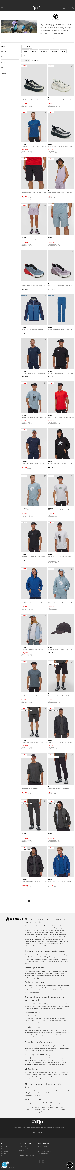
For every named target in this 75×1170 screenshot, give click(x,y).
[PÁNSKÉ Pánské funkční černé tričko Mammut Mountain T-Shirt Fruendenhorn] (34, 536)
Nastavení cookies (43, 1153)
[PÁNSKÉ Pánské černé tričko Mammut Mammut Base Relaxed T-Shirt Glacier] (61, 353)
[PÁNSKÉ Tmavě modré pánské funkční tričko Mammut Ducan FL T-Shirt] (34, 353)
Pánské (3, 62)
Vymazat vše (35, 60)
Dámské (3, 56)
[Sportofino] (37, 8)
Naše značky (4, 1149)
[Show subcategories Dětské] (17, 67)
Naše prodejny (5, 1146)
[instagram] (43, 1161)
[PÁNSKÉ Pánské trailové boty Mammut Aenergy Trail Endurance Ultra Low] (34, 265)
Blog (2, 1156)
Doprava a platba (24, 1146)
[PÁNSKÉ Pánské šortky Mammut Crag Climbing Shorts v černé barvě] (34, 173)
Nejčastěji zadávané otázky (26, 1155)
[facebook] (39, 1161)
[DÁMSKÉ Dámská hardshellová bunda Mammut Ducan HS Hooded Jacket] (34, 629)
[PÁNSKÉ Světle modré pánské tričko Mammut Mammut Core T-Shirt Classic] (34, 490)
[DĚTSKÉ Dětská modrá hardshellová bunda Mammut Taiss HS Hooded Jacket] (34, 309)
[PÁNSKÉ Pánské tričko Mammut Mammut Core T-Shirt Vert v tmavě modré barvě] (34, 443)
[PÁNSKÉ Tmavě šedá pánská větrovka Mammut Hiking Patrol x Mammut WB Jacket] (61, 722)
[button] (45, 66)
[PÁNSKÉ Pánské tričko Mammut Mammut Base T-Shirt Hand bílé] (61, 536)
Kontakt (3, 1153)
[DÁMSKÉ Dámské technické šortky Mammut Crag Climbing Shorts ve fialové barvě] (34, 219)
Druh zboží (26, 55)
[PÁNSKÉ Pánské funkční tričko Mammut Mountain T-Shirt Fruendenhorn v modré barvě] (34, 126)
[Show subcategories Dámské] (17, 56)
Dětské (3, 68)
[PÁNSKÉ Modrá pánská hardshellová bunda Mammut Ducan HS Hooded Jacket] (61, 861)
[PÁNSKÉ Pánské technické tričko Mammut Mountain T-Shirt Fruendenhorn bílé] (61, 490)
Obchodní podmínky (43, 1146)
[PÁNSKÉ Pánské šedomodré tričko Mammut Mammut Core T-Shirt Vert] (34, 676)
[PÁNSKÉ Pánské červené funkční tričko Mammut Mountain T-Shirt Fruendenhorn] (61, 397)
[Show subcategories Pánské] (17, 62)
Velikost (54, 51)
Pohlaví (25, 51)
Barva (63, 51)
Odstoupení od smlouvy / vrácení (26, 1149)
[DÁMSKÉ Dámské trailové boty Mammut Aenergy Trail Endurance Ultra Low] (61, 265)
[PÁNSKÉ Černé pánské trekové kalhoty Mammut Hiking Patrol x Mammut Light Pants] (61, 769)
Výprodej (3, 73)
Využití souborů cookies (44, 1151)
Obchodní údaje (5, 1151)
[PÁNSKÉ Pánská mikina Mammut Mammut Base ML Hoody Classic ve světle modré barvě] (61, 583)
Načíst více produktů (38, 895)
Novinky (3, 51)
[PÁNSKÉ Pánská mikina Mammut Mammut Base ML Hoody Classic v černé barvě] (61, 443)
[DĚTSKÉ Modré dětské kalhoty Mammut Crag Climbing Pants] (61, 309)
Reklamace (22, 1153)
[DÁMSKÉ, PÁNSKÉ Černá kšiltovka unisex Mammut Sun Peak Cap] (61, 629)
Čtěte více (55, 39)
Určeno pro (44, 51)
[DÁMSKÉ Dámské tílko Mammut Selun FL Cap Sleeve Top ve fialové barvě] (61, 173)
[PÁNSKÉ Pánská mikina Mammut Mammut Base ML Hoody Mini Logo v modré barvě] (34, 583)
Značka (34, 51)
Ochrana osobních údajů (44, 1149)
